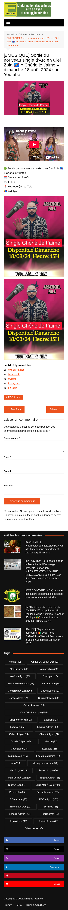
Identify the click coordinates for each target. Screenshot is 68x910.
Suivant (53, 409)
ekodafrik (51, 719)
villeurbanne (34, 828)
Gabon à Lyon (19, 734)
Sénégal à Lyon (20, 814)
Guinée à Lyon (21, 741)
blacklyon (50, 676)
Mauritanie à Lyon (19, 777)
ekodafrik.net (16, 369)
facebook (14, 374)
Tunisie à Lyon (48, 821)
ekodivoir (17, 727)
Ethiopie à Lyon (47, 727)
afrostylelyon (49, 669)
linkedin (12, 387)
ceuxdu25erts (50, 690)
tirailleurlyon (50, 814)
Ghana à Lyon (49, 734)
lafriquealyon (18, 756)
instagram (14, 383)
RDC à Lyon (14, 397)
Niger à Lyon (17, 785)
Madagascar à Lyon (45, 763)
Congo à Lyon (18, 698)
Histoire (51, 741)
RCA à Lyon (18, 799)
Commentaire (12, 438)
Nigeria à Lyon (50, 777)
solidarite (51, 806)
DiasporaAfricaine (21, 719)
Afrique (15, 661)
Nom (7, 457)
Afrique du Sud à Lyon (45, 661)
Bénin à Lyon (51, 683)
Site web (8, 485)
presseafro (17, 792)
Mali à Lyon (19, 770)
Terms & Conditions (36, 905)
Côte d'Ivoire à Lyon (34, 712)
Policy (19, 905)
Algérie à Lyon (20, 676)
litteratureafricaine (48, 756)
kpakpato (49, 748)
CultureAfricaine (34, 705)
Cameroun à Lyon (20, 690)
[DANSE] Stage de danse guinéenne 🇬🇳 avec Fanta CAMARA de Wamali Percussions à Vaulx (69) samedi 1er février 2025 (44, 636)
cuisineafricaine (48, 698)
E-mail (8, 471)
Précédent (16, 409)
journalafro (19, 748)
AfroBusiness (19, 669)
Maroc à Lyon (48, 770)
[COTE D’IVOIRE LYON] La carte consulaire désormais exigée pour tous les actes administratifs (44, 594)
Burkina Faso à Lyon (21, 683)
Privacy (8, 905)
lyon (15, 763)
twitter (12, 378)
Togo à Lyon (18, 821)
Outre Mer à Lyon (47, 785)
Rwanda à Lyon (20, 806)
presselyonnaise (48, 792)
